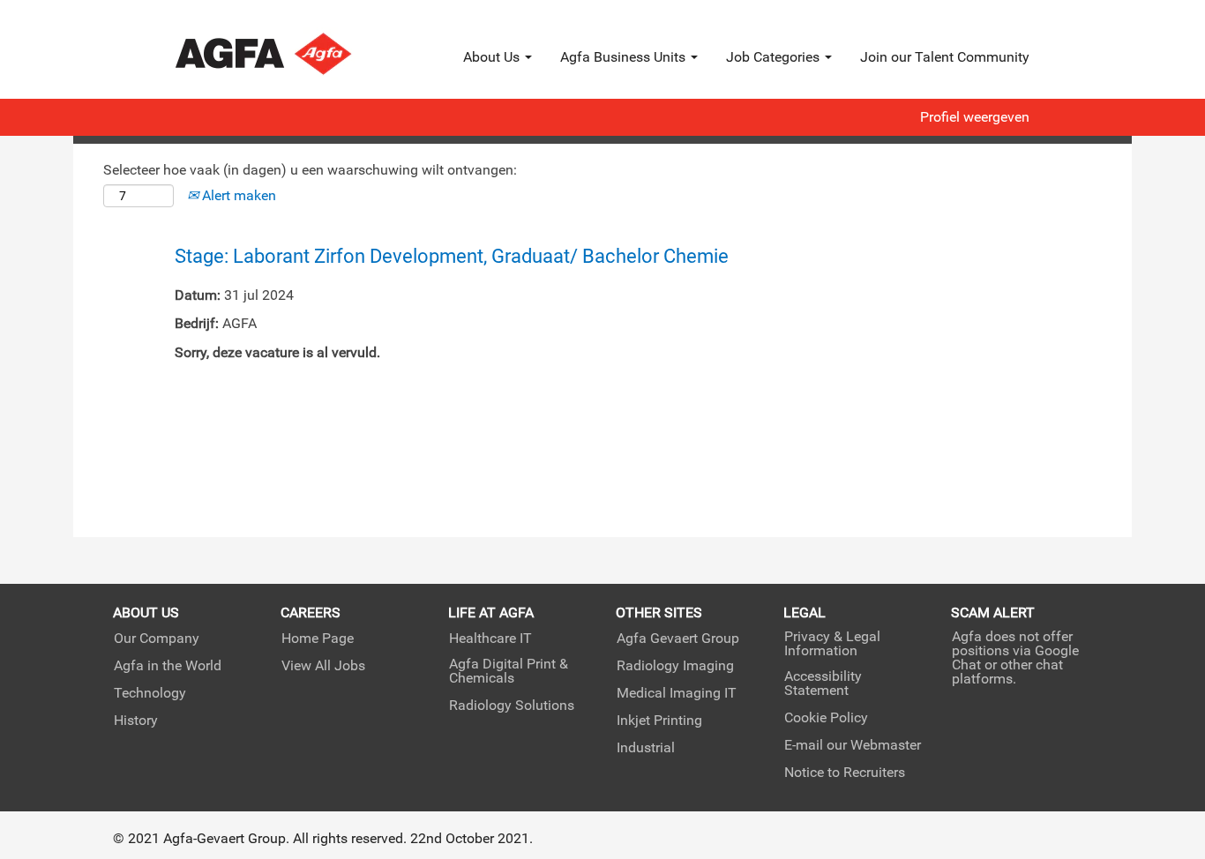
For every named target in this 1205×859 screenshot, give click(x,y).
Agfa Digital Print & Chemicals (508, 671)
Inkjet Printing (659, 720)
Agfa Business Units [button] (624, 57)
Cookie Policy (826, 718)
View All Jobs (323, 666)
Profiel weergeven (974, 117)
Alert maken (237, 195)
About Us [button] (493, 57)
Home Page (317, 638)
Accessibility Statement (823, 683)
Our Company (156, 638)
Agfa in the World (167, 666)
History (136, 720)
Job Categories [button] (774, 57)
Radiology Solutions (511, 705)
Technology (150, 693)
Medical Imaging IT (677, 693)
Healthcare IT (490, 638)
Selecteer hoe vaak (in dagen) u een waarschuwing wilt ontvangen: (310, 169)
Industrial (646, 748)
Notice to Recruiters (844, 773)
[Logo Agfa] (287, 53)
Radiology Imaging (675, 666)
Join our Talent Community (944, 57)
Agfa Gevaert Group (678, 638)
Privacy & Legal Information (832, 644)
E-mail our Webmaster (852, 745)
